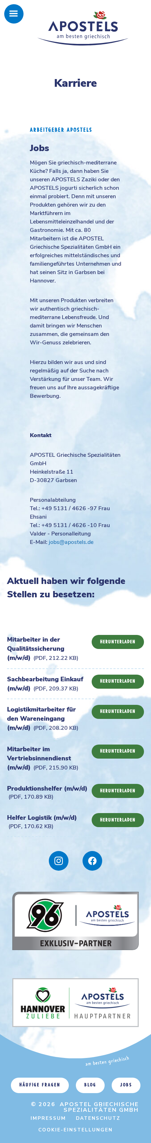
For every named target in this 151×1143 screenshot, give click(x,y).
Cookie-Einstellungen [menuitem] (75, 1129)
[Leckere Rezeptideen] (58, 861)
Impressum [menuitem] (48, 1118)
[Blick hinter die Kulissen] (92, 861)
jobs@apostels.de (71, 542)
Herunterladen (118, 642)
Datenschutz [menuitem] (98, 1118)
